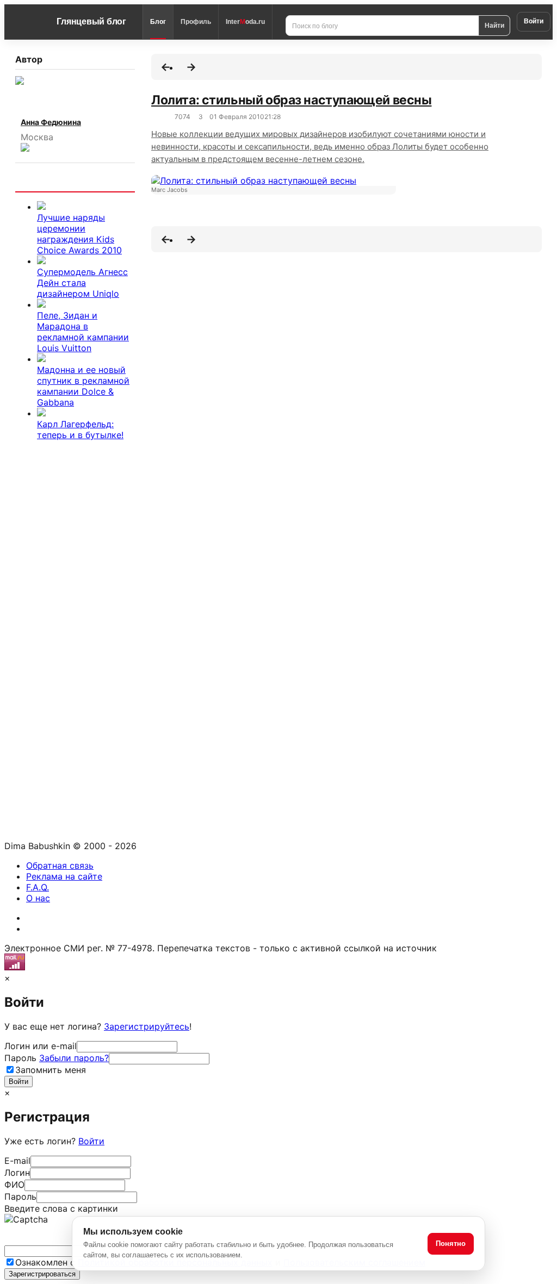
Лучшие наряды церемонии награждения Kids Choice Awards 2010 (79, 233)
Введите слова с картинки (61, 1208)
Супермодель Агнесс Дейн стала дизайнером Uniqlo (82, 282)
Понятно (451, 1243)
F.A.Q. (37, 887)
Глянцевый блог (91, 21)
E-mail (17, 1160)
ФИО (14, 1184)
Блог (158, 22)
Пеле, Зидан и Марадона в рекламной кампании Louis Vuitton (83, 331)
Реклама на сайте (64, 876)
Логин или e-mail (40, 1045)
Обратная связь (60, 865)
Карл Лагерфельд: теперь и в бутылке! (80, 429)
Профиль (196, 22)
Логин (17, 1172)
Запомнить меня (50, 1069)
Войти (533, 21)
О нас (38, 898)
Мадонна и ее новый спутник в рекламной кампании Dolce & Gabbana (83, 386)
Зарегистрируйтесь (146, 1026)
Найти (494, 25)
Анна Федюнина (51, 122)
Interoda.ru (245, 22)
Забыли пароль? (74, 1057)
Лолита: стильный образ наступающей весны (291, 100)
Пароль (56, 1057)
